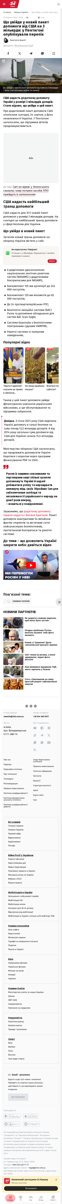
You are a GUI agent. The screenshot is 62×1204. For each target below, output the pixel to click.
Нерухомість (15, 1017)
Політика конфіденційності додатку (16, 806)
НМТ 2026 (12, 1000)
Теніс (10, 1051)
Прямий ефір (14, 833)
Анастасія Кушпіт (18, 40)
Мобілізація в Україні (20, 892)
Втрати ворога (15, 883)
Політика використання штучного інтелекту (14, 799)
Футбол (11, 1047)
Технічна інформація (42, 771)
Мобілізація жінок (16, 904)
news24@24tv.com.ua (14, 716)
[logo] (12, 4)
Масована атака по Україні (21, 875)
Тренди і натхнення (17, 1029)
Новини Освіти (16, 988)
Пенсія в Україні (16, 949)
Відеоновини (14, 837)
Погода (11, 845)
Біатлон (12, 1054)
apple (31, 1116)
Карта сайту (38, 795)
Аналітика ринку (16, 1021)
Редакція (7, 764)
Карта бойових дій (17, 863)
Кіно (10, 959)
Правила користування (14, 788)
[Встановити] (31, 1184)
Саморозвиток (15, 1004)
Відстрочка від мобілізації (20, 912)
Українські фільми (17, 966)
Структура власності (42, 786)
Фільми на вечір (16, 971)
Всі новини (14, 822)
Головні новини (15, 826)
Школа (11, 996)
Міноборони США (23, 45)
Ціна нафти (13, 929)
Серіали (12, 978)
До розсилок (18, 1097)
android (12, 1116)
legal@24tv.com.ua (37, 1168)
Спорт (11, 1039)
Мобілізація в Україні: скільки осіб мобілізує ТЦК (31, 916)
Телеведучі (8, 779)
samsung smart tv (31, 1124)
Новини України (21, 12)
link (35, 728)
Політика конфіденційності (16, 793)
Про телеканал (10, 774)
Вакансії (36, 781)
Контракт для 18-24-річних (20, 908)
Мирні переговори (17, 867)
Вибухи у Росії (14, 879)
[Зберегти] (54, 53)
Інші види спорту (16, 1058)
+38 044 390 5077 (41, 716)
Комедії (11, 974)
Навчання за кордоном (19, 1008)
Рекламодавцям (11, 784)
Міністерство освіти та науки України (26, 992)
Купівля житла (15, 1025)
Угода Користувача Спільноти (41, 761)
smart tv (12, 1124)
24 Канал (7, 12)
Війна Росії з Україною (20, 855)
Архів (35, 790)
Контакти (37, 776)
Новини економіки (18, 925)
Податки (12, 945)
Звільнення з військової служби (23, 896)
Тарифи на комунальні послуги (23, 941)
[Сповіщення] (58, 4)
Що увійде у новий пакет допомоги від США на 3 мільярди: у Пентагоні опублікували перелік (45, 12)
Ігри (35, 800)
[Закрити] (56, 1180)
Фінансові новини (17, 937)
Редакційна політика (13, 769)
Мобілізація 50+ (15, 900)
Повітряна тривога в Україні (21, 871)
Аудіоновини (14, 841)
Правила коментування (43, 766)
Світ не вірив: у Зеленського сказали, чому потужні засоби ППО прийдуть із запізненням (26, 190)
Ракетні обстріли (16, 859)
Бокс (10, 1043)
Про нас (7, 760)
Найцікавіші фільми (17, 963)
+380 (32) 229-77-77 (20, 1165)
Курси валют (14, 933)
